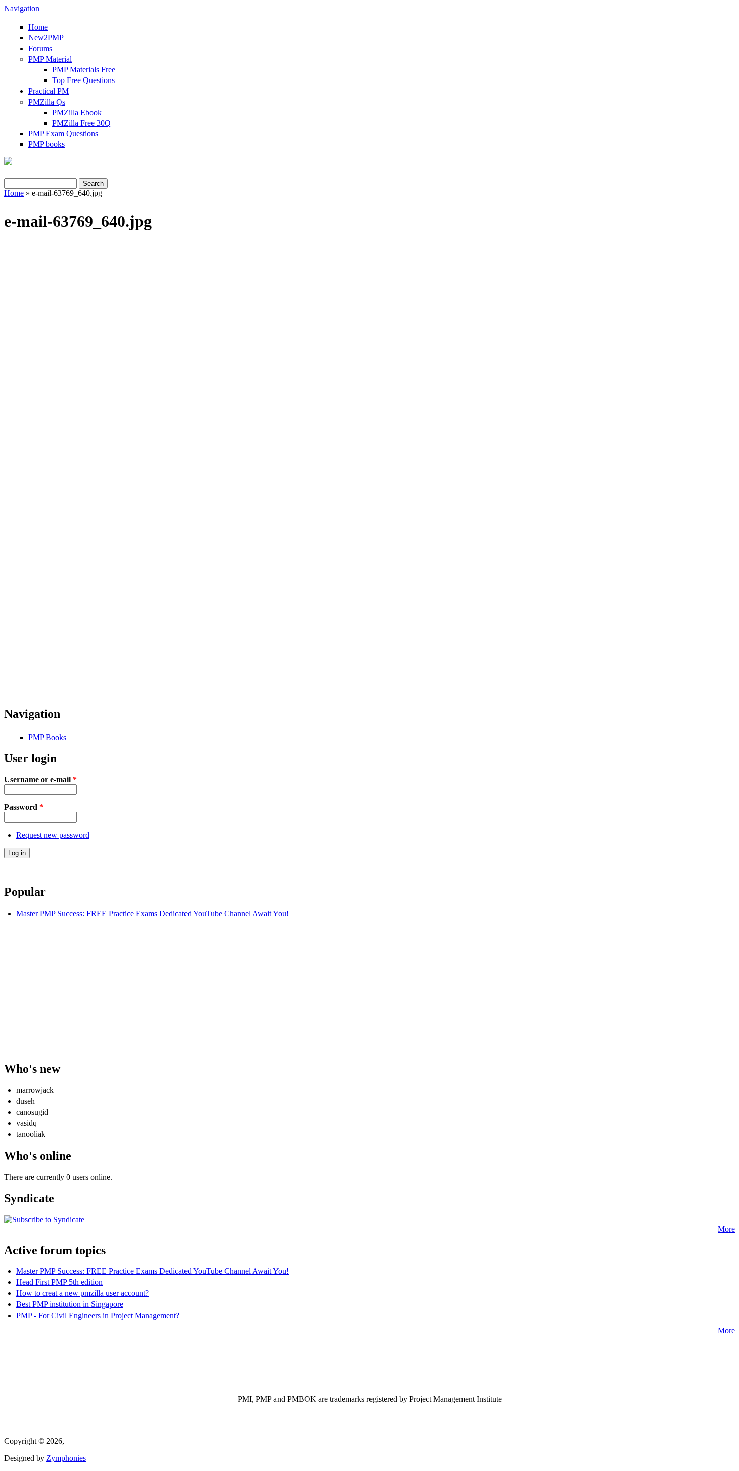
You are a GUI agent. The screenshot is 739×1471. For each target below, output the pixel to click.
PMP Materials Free (83, 69)
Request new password (52, 835)
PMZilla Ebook (77, 112)
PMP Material (50, 59)
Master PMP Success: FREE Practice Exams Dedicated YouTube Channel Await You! (152, 913)
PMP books (46, 144)
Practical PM (48, 91)
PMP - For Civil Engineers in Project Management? (97, 1315)
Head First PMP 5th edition (59, 1282)
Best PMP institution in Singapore (69, 1304)
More (726, 1228)
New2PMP (46, 37)
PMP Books (47, 737)
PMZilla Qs (46, 102)
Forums (40, 48)
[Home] (8, 162)
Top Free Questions (83, 80)
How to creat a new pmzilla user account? (82, 1293)
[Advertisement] (369, 321)
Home (38, 27)
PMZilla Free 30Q (81, 123)
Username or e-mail (40, 779)
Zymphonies (66, 1458)
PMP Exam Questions (63, 133)
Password (23, 807)
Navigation (21, 8)
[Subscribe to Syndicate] (44, 1219)
